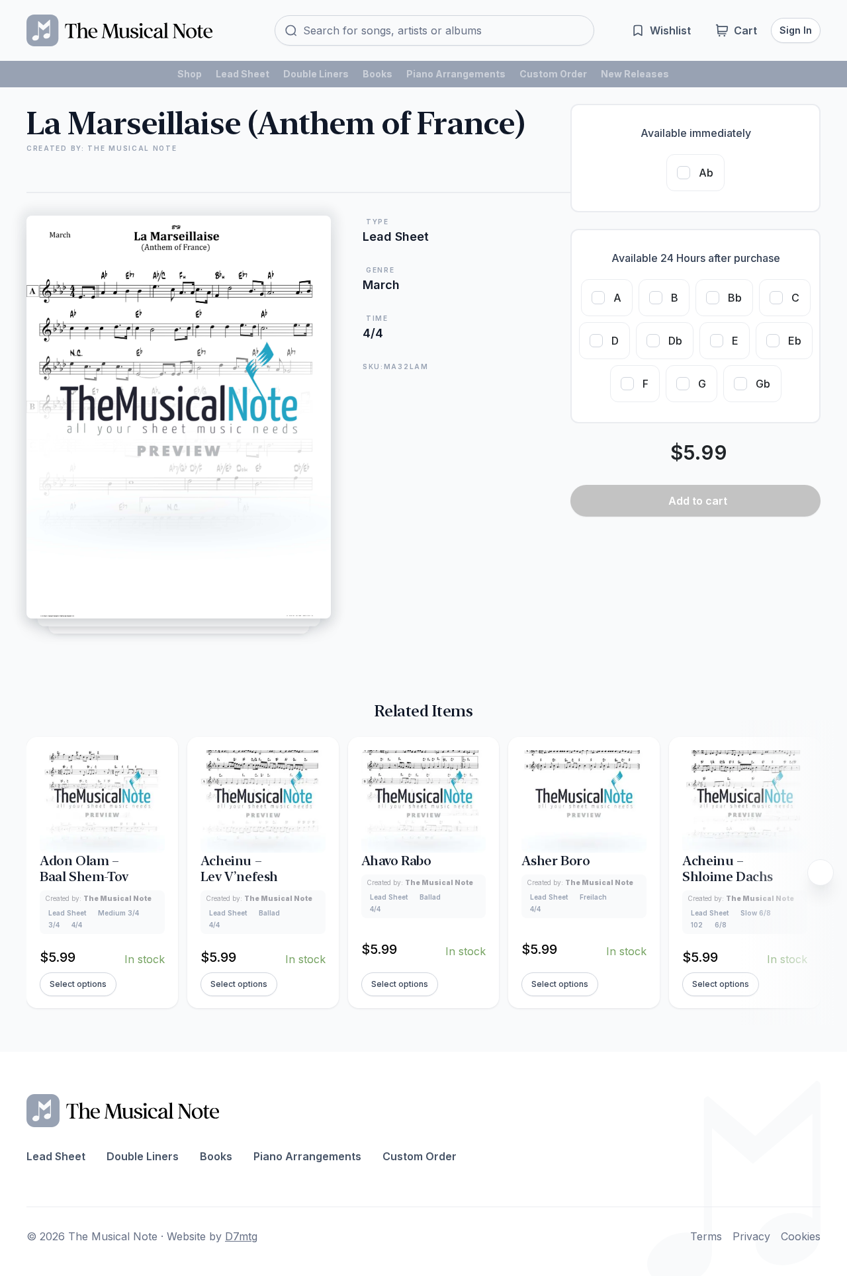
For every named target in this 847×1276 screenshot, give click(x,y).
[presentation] (820, 872)
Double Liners (316, 73)
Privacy (751, 1236)
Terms (706, 1236)
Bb (735, 297)
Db (675, 340)
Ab (706, 172)
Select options (78, 984)
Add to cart (697, 500)
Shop (189, 73)
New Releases (635, 73)
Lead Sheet (242, 73)
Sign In (796, 30)
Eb (794, 340)
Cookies (801, 1236)
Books (377, 73)
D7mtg (241, 1236)
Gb (763, 383)
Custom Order (553, 73)
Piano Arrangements (456, 73)
